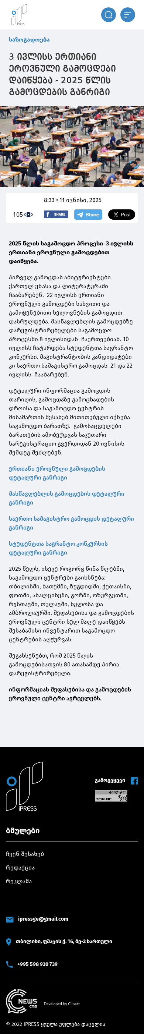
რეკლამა (19, 881)
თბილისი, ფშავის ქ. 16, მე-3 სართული (64, 941)
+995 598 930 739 (37, 964)
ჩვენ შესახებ (25, 853)
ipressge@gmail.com (43, 919)
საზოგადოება (29, 39)
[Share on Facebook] (56, 214)
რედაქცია (20, 867)
